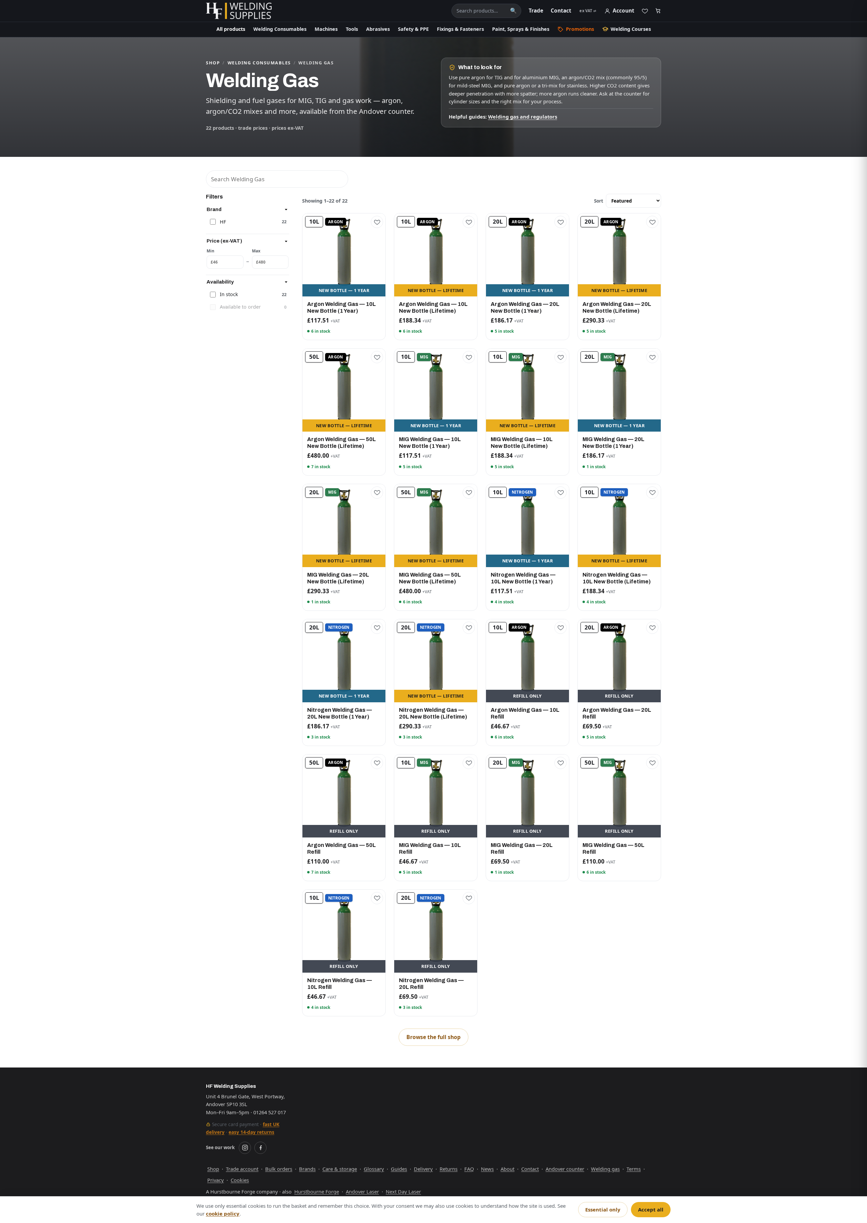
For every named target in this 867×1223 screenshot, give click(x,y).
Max (256, 250)
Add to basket (344, 290)
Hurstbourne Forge (316, 1191)
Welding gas (605, 1168)
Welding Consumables (259, 63)
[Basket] (658, 11)
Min (210, 250)
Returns (449, 1168)
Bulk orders (278, 1168)
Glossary (374, 1168)
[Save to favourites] (377, 222)
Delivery (423, 1168)
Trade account (242, 1168)
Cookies (240, 1180)
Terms (634, 1168)
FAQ (469, 1168)
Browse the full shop (433, 1037)
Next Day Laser (403, 1191)
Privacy (215, 1180)
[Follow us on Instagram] (245, 1148)
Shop (213, 63)
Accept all (650, 1209)
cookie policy (222, 1213)
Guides (399, 1168)
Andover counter (565, 1168)
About (507, 1168)
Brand (214, 209)
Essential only (602, 1209)
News (487, 1168)
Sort (598, 201)
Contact (561, 10)
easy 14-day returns (251, 1132)
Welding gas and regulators (522, 116)
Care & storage (339, 1168)
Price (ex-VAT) (224, 241)
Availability (220, 282)
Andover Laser (362, 1191)
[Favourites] (645, 11)
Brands (307, 1168)
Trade (536, 10)
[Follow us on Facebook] (260, 1148)
